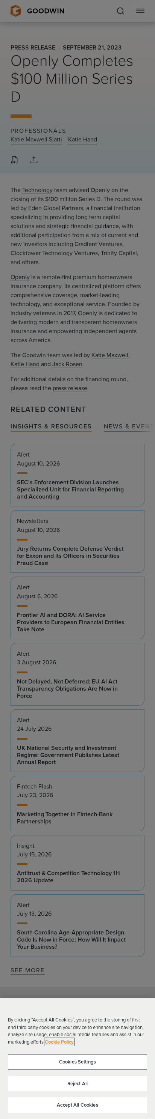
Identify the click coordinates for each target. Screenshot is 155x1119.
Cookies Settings (77, 1061)
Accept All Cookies (77, 1104)
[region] (77, 1058)
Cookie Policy (59, 1041)
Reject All (77, 1083)
